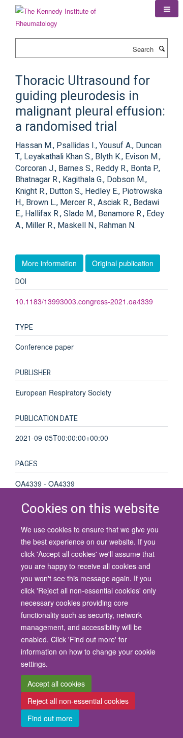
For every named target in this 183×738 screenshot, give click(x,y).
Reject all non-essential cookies (78, 701)
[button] (166, 8)
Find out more (50, 718)
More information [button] (49, 263)
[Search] (161, 48)
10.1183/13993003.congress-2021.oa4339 (84, 301)
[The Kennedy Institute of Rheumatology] (77, 13)
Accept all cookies (56, 683)
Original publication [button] (123, 263)
